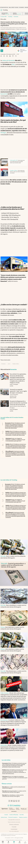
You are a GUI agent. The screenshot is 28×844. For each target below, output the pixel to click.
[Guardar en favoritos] (2, 50)
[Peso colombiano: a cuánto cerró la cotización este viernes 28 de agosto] (14, 596)
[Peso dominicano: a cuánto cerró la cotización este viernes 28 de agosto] (14, 662)
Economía (21, 7)
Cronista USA (4, 16)
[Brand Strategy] (18, 809)
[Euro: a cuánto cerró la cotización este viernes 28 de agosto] (14, 547)
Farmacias (16, 16)
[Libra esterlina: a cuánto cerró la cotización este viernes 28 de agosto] (14, 640)
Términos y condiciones (14, 824)
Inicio (14, 842)
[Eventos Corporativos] (12, 809)
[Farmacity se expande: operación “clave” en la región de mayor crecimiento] (5, 392)
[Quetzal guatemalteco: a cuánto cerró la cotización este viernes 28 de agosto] (14, 578)
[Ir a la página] (1, 10)
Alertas (20, 842)
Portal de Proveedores (12, 817)
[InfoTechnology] (14, 812)
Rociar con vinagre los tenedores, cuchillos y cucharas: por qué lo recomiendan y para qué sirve (15, 440)
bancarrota (4, 94)
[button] (25, 715)
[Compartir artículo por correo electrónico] (13, 56)
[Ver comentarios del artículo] (15, 56)
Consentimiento (14, 829)
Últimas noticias (4, 7)
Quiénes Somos (4, 817)
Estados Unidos (16, 363)
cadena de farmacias (8, 60)
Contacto (6, 814)
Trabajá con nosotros (23, 817)
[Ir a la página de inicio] (14, 805)
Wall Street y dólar (13, 7)
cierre (9, 363)
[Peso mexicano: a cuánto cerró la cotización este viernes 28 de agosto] (14, 618)
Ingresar (25, 842)
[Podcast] (24, 809)
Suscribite (22, 814)
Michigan (3, 132)
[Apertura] (4, 809)
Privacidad (14, 826)
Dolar (8, 842)
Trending (10, 16)
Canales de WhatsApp (13, 814)
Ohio (13, 64)
